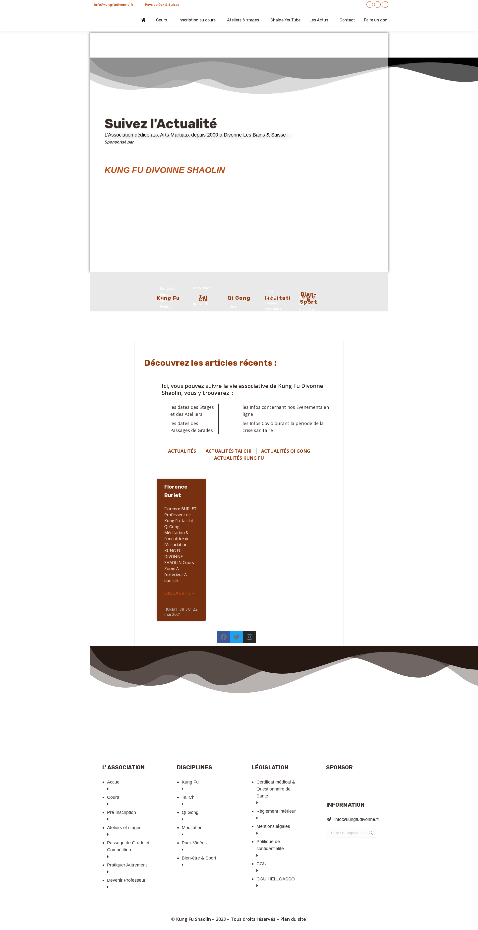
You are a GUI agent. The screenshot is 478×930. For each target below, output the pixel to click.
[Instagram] (249, 637)
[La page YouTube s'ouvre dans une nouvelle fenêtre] (377, 4)
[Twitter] (236, 637)
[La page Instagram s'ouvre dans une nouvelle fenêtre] (385, 4)
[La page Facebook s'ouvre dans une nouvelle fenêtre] (369, 4)
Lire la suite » (179, 593)
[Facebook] (223, 637)
